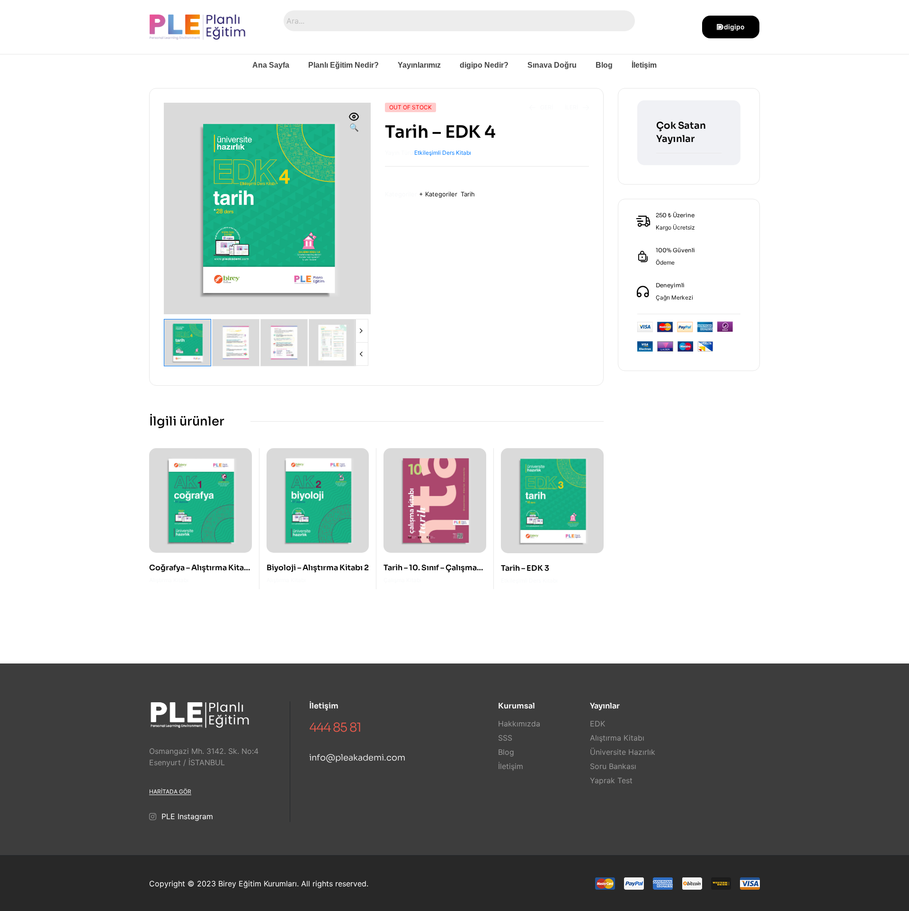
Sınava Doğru (552, 65)
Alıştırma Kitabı (168, 580)
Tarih (468, 194)
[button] (354, 122)
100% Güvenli (675, 250)
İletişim (644, 65)
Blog (604, 65)
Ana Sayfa (270, 65)
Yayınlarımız (419, 65)
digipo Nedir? (484, 65)
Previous (361, 354)
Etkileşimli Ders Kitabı (442, 152)
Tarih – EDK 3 (525, 568)
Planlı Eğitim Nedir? (343, 65)
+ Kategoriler (438, 194)
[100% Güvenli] (643, 256)
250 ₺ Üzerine (675, 215)
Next (361, 331)
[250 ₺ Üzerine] (643, 221)
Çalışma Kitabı (402, 580)
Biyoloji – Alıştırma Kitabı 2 (318, 568)
